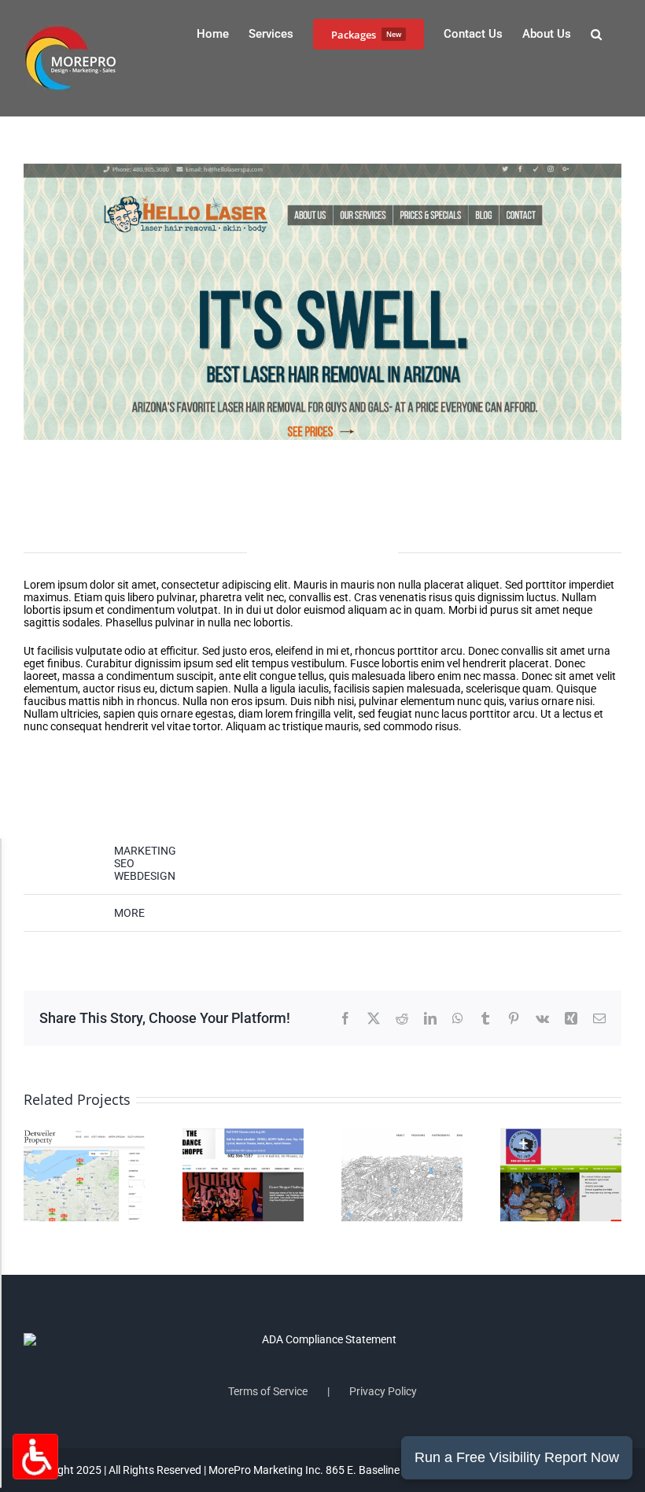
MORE (129, 913)
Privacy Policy (383, 1391)
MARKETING (145, 850)
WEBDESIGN (144, 876)
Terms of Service (268, 1391)
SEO (124, 863)
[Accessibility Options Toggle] (35, 1456)
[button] (596, 33)
